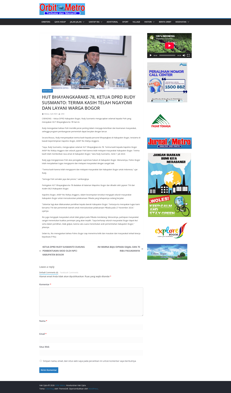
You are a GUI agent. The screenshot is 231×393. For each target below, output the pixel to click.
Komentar (45, 284)
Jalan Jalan (76, 22)
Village (136, 22)
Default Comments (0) (48, 272)
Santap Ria (94, 22)
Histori (148, 22)
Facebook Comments (69, 272)
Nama (43, 320)
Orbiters (45, 22)
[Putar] (150, 55)
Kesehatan (181, 22)
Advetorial (112, 22)
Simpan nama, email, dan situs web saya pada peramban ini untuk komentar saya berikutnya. (89, 361)
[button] (83, 22)
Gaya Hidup (60, 22)
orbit (62, 114)
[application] (169, 45)
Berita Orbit (165, 22)
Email (43, 333)
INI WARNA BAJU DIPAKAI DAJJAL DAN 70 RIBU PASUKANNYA (119, 248)
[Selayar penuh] (188, 55)
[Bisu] (184, 55)
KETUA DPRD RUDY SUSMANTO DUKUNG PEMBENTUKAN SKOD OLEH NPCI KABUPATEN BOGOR (64, 250)
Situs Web (44, 346)
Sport (125, 22)
